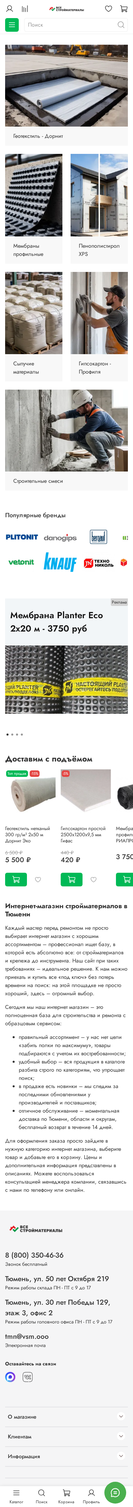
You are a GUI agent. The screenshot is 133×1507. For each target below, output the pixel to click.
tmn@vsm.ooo (27, 1336)
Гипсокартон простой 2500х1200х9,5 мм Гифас (83, 834)
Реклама (119, 602)
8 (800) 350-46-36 (34, 1255)
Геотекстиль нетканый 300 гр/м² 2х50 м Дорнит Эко (27, 834)
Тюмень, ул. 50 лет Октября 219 (57, 1279)
